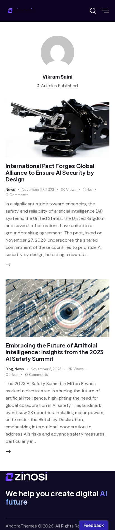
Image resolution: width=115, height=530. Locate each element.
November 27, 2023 (38, 189)
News (10, 189)
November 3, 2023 (46, 369)
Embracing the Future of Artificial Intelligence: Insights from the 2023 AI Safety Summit (55, 352)
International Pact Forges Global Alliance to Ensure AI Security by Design (50, 172)
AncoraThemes (21, 526)
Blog (9, 369)
